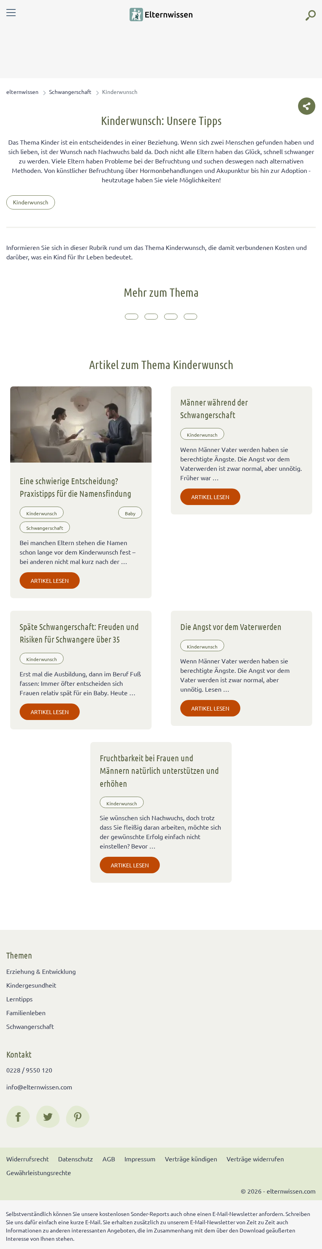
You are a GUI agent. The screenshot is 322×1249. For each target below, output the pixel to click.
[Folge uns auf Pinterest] (78, 1117)
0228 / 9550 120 (29, 1070)
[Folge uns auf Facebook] (18, 1117)
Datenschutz (75, 1159)
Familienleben (26, 1012)
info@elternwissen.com (39, 1087)
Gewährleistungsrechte (38, 1172)
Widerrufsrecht (27, 1159)
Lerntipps (19, 999)
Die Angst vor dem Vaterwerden (231, 626)
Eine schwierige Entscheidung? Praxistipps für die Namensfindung (75, 487)
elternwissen (22, 91)
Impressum (140, 1159)
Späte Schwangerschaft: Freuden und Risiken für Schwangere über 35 (79, 632)
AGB (108, 1159)
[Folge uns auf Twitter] (48, 1117)
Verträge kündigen (191, 1159)
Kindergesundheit (31, 985)
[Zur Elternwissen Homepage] (161, 14)
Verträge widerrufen (255, 1159)
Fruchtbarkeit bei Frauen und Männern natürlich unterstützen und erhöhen (159, 770)
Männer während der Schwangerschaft (214, 408)
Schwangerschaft (70, 91)
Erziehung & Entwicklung (41, 971)
